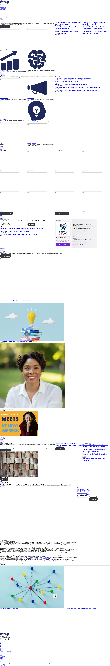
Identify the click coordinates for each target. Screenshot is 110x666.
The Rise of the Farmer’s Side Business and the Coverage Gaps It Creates (95, 445)
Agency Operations (4, 98)
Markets (1, 146)
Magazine (2, 439)
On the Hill (2, 47)
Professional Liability (86, 170)
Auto (1, 170)
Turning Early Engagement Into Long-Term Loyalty (72, 84)
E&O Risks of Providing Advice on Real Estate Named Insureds (76, 90)
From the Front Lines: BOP (7, 409)
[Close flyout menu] (0, 4)
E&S (56, 190)
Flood (29, 190)
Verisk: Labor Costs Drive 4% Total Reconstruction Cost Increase (94, 27)
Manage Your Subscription (5, 651)
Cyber (83, 211)
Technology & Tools (32, 143)
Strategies (2, 72)
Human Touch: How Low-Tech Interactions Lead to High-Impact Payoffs (68, 444)
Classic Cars (2, 190)
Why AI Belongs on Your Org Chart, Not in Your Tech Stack (16, 300)
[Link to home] (55, 12)
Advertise (2, 652)
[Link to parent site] (4, 3)
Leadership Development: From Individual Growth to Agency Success (23, 228)
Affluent (1, 211)
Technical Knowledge (32, 120)
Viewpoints (2, 248)
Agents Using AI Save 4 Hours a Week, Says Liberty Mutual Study (95, 32)
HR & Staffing (3, 119)
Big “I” (1, 650)
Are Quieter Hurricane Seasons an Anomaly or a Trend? (93, 23)
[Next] (55, 596)
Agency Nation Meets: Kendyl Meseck (10, 437)
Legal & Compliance (4, 141)
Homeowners (30, 170)
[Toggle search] (1, 483)
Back (2, 19)
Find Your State (3, 8)
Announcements (31, 47)
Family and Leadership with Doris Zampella (14, 231)
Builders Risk (57, 211)
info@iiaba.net (6, 641)
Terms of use (2, 665)
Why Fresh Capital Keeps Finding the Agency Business (73, 79)
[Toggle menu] (4, 483)
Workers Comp (85, 190)
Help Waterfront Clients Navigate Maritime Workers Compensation (77, 87)
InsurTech (30, 69)
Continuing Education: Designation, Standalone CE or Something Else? (19, 341)
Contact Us (2, 653)
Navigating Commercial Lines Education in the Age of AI (18, 234)
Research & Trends (4, 70)
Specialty (57, 170)
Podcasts (2, 215)
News (1, 18)
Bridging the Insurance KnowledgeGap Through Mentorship (93, 450)
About (1, 649)
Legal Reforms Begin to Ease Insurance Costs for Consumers (68, 23)
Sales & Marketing (31, 98)
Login (1, 0)
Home (1, 486)
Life (28, 211)
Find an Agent (3, 7)
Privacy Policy (3, 664)
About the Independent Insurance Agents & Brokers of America (13, 5)
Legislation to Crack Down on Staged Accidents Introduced (67, 27)
